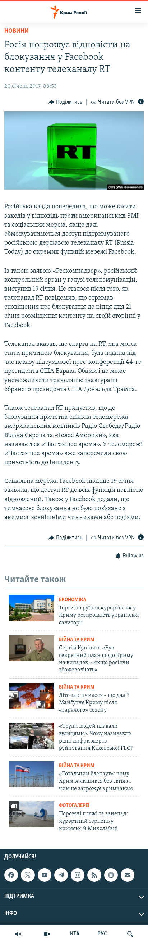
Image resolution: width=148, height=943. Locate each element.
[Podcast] (111, 875)
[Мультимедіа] (46, 934)
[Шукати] (130, 934)
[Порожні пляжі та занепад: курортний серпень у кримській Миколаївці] (31, 814)
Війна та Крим (76, 640)
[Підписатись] (127, 875)
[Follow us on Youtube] (44, 875)
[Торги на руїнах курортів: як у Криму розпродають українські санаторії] (31, 608)
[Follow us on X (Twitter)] (27, 875)
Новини (16, 31)
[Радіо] (18, 934)
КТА (74, 934)
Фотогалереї (74, 805)
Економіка (72, 600)
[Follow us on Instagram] (77, 875)
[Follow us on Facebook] (11, 875)
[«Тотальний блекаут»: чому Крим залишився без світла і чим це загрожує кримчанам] (31, 774)
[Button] (65, 102)
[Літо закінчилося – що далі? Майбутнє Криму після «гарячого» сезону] (31, 696)
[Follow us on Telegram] (61, 875)
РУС (102, 934)
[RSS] (94, 875)
